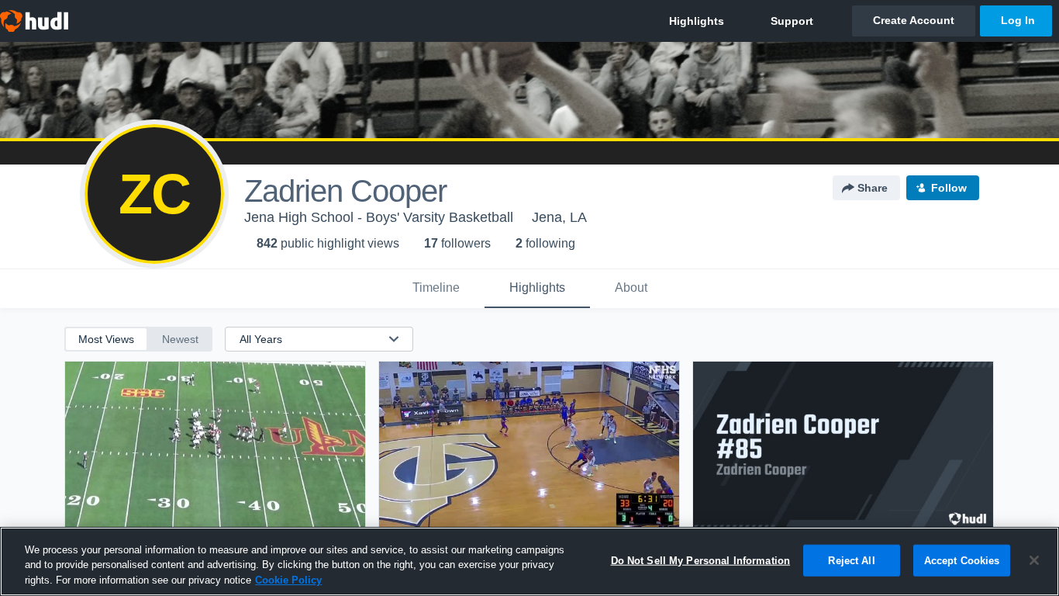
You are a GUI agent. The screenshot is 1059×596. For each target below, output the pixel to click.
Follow (949, 188)
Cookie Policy (288, 580)
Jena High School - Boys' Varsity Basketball (378, 217)
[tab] (436, 288)
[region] (529, 561)
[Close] (1034, 560)
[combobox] (309, 339)
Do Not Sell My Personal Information (701, 560)
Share (872, 188)
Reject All (851, 560)
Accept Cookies (962, 560)
